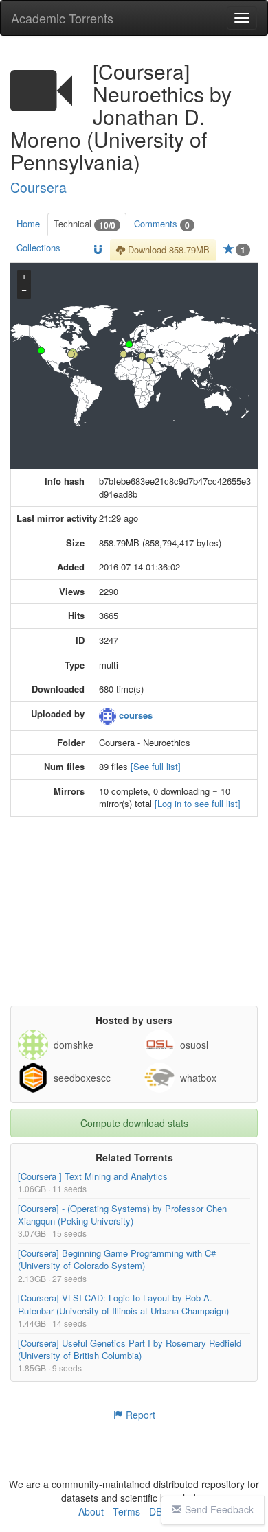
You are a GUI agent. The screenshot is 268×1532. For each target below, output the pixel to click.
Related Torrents (134, 1157)
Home (28, 223)
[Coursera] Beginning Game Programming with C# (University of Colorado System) (117, 1259)
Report (139, 1414)
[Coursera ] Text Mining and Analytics (93, 1176)
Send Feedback (219, 1509)
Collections (38, 247)
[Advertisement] (134, 920)
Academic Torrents (62, 18)
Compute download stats (134, 1123)
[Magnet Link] (98, 250)
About (91, 1511)
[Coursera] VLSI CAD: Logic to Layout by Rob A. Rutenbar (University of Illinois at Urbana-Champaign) (123, 1303)
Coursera (38, 187)
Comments (162, 224)
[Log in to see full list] (198, 803)
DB (155, 1511)
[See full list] (156, 766)
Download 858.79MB (167, 249)
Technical (84, 224)
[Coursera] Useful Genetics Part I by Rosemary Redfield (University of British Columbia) (129, 1349)
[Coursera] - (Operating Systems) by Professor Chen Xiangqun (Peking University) (122, 1214)
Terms (126, 1511)
